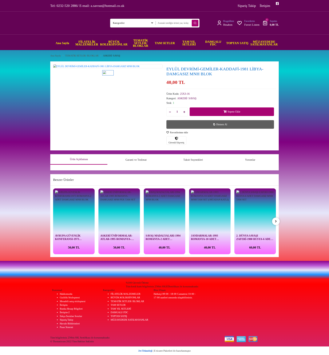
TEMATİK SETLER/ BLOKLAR (127, 301)
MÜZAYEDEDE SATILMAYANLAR (129, 319)
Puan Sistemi (66, 327)
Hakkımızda (66, 293)
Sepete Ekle (234, 111)
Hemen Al (221, 124)
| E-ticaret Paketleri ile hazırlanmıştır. (164, 350)
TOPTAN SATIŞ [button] (237, 43)
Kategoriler (109, 290)
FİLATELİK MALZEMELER (126, 293)
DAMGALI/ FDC (119, 312)
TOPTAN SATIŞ (119, 316)
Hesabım (227, 24)
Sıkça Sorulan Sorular (71, 316)
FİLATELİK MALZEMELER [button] (86, 43)
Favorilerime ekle (178, 132)
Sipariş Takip (247, 6)
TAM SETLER (118, 304)
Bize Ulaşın (160, 290)
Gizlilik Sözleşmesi (70, 297)
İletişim (265, 6)
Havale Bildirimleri (70, 323)
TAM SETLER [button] (165, 43)
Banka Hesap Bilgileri (71, 308)
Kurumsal (57, 290)
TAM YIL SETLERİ (121, 308)
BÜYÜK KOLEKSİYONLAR (125, 297)
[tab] (78, 159)
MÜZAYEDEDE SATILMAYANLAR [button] (264, 43)
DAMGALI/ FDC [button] (213, 43)
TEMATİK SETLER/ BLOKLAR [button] (140, 43)
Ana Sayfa (62, 43)
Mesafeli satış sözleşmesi (72, 301)
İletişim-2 (65, 312)
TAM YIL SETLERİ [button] (189, 43)
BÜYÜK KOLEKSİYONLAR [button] (114, 43)
